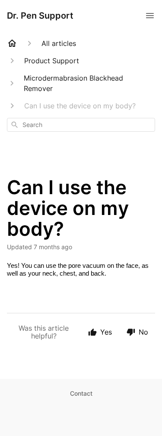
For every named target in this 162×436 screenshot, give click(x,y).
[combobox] (81, 125)
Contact (81, 393)
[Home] (12, 43)
